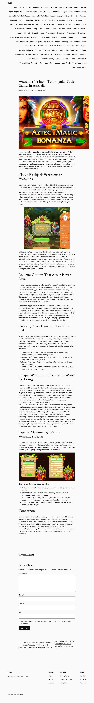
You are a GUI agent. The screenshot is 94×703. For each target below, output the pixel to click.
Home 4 (20, 33)
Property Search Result (48, 50)
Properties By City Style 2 (76, 33)
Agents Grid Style (30, 12)
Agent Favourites (80, 7)
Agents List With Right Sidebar (43, 16)
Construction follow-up (65, 20)
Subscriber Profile (62, 59)
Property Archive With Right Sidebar (52, 37)
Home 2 (76, 29)
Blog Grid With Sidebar (35, 20)
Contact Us (13, 24)
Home (69, 29)
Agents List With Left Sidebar (20, 16)
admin (33, 90)
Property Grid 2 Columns (77, 37)
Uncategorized (41, 90)
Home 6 (35, 33)
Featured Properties (26, 24)
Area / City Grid (63, 16)
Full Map (39, 24)
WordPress (19, 694)
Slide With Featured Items (60, 54)
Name (21, 595)
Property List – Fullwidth (34, 46)
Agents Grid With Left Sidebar (50, 12)
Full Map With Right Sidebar (76, 24)
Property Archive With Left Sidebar (23, 37)
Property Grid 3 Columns (24, 42)
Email (21, 604)
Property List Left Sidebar (76, 46)
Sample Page (64, 50)
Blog (72, 16)
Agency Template (65, 7)
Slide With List (33, 59)
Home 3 (83, 29)
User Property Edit (79, 63)
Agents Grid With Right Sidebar (74, 12)
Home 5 (27, 33)
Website (22, 612)
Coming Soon (50, 20)
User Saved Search (79, 67)
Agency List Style (50, 7)
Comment (23, 573)
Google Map (37, 29)
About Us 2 (27, 7)
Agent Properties (15, 12)
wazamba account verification (43, 152)
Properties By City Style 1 (55, 33)
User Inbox (44, 63)
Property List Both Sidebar (55, 46)
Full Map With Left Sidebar (54, 24)
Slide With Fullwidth (79, 54)
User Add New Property (28, 63)
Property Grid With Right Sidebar (74, 42)
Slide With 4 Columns (41, 54)
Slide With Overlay (47, 59)
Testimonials (81, 59)
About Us (17, 7)
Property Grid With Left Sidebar (48, 42)
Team (73, 59)
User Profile (66, 63)
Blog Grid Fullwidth (17, 20)
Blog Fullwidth (81, 16)
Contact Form (81, 20)
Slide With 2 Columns (78, 50)
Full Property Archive (23, 29)
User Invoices (55, 63)
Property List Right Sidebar (27, 50)
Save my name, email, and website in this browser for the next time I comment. (46, 622)
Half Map (61, 29)
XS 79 (10, 3)
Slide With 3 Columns (23, 54)
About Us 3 (37, 7)
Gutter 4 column (50, 29)
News (42, 33)
